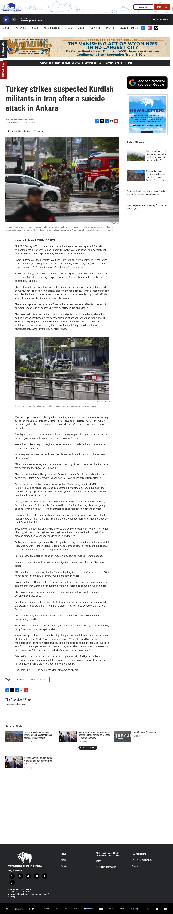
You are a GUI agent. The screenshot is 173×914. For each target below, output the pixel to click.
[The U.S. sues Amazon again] (122, 736)
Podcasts (21, 28)
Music (69, 28)
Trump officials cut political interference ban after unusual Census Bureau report (38, 735)
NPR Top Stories (39, 679)
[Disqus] (86, 807)
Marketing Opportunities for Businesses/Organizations (108, 854)
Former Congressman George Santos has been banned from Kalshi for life (38, 761)
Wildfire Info (3, 69)
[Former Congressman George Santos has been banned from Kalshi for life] (14, 762)
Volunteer (144, 7)
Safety (134, 28)
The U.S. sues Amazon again (145, 732)
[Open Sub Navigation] (12, 28)
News (35, 28)
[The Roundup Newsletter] (147, 115)
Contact (64, 860)
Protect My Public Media (142, 860)
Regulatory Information (106, 867)
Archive (135, 866)
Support (95, 28)
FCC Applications (139, 854)
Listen (6, 28)
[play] (6, 19)
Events (110, 28)
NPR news (19, 679)
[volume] (14, 20)
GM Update (3, 49)
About (81, 28)
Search (124, 28)
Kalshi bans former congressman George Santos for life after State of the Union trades (94, 735)
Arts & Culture (52, 28)
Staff (98, 861)
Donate (163, 7)
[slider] (18, 19)
